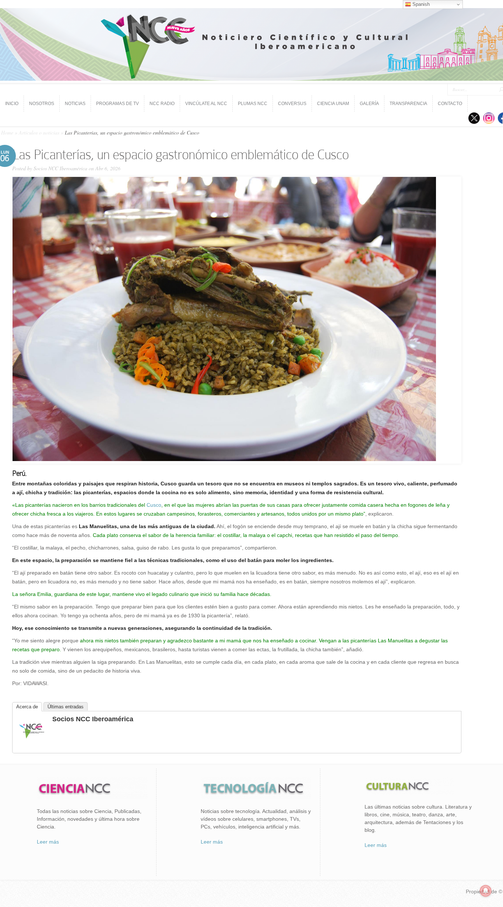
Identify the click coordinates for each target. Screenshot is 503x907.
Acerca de (27, 706)
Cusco (153, 505)
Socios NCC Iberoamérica (60, 168)
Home (7, 132)
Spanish (420, 4)
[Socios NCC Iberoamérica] (31, 743)
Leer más (48, 842)
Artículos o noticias (39, 132)
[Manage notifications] (486, 891)
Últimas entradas (66, 706)
